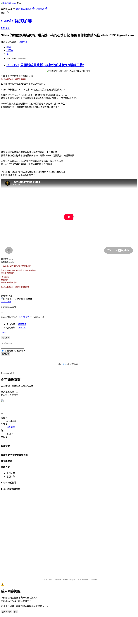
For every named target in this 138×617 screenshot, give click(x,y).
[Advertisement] (69, 129)
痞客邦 (21, 317)
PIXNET (49, 579)
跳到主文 (5, 28)
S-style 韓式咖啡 (16, 21)
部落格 (9, 50)
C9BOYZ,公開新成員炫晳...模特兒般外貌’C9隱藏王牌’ (45, 65)
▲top (3, 332)
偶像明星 (23, 42)
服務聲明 (94, 579)
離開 (15, 612)
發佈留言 (5, 354)
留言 (27, 317)
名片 (8, 54)
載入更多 (5, 338)
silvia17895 (6, 301)
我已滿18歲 (6, 612)
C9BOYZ (22, 328)
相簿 (8, 47)
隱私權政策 (84, 579)
